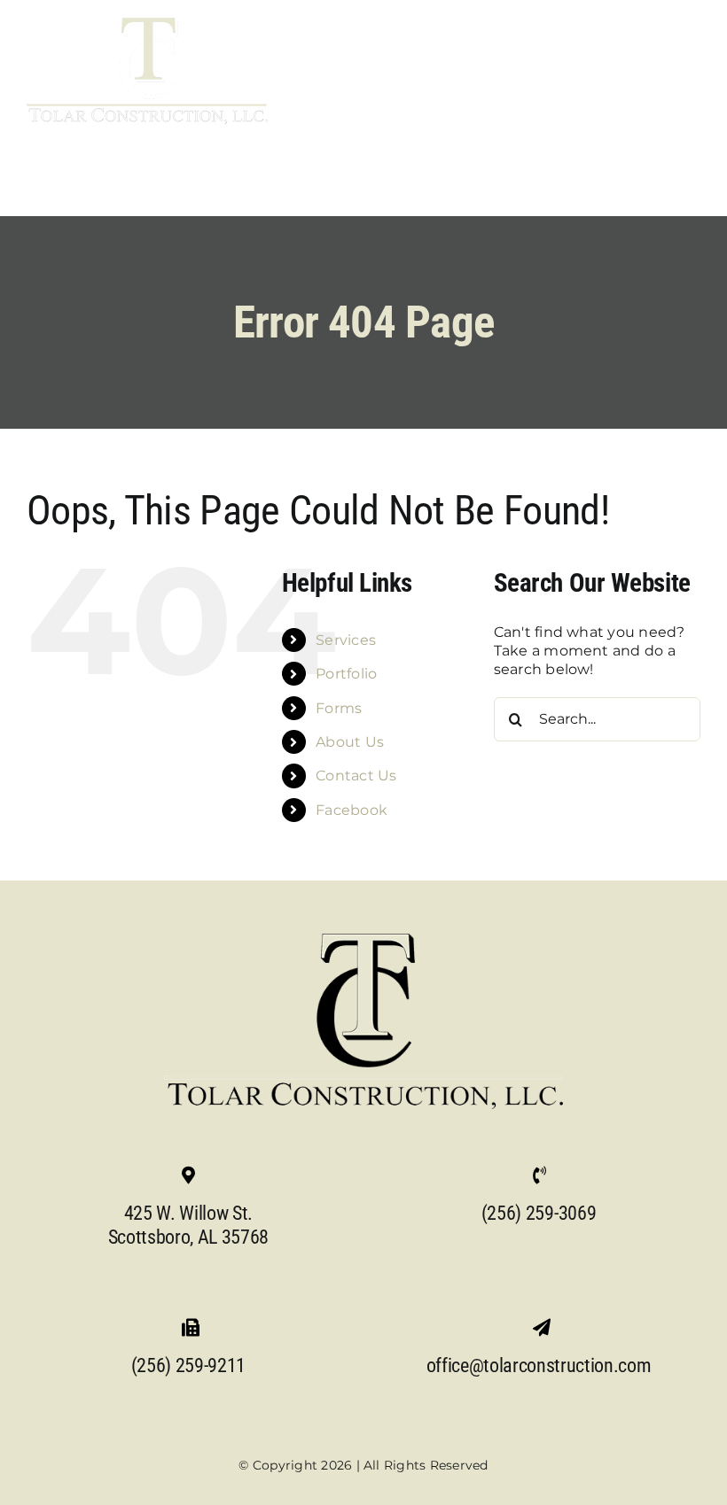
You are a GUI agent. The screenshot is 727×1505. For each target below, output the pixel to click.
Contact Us (356, 775)
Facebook (351, 810)
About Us (350, 741)
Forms (339, 708)
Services (346, 640)
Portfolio (346, 673)
